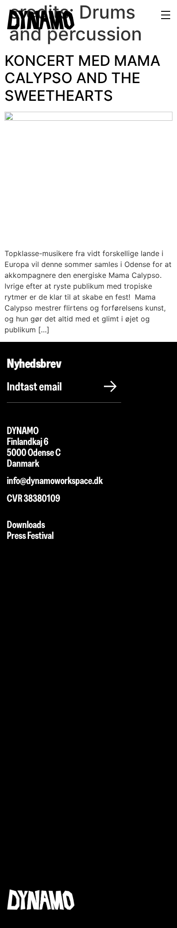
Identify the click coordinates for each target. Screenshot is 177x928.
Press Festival (30, 535)
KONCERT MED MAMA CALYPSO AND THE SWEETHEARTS (82, 78)
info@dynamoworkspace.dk (55, 480)
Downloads (26, 524)
